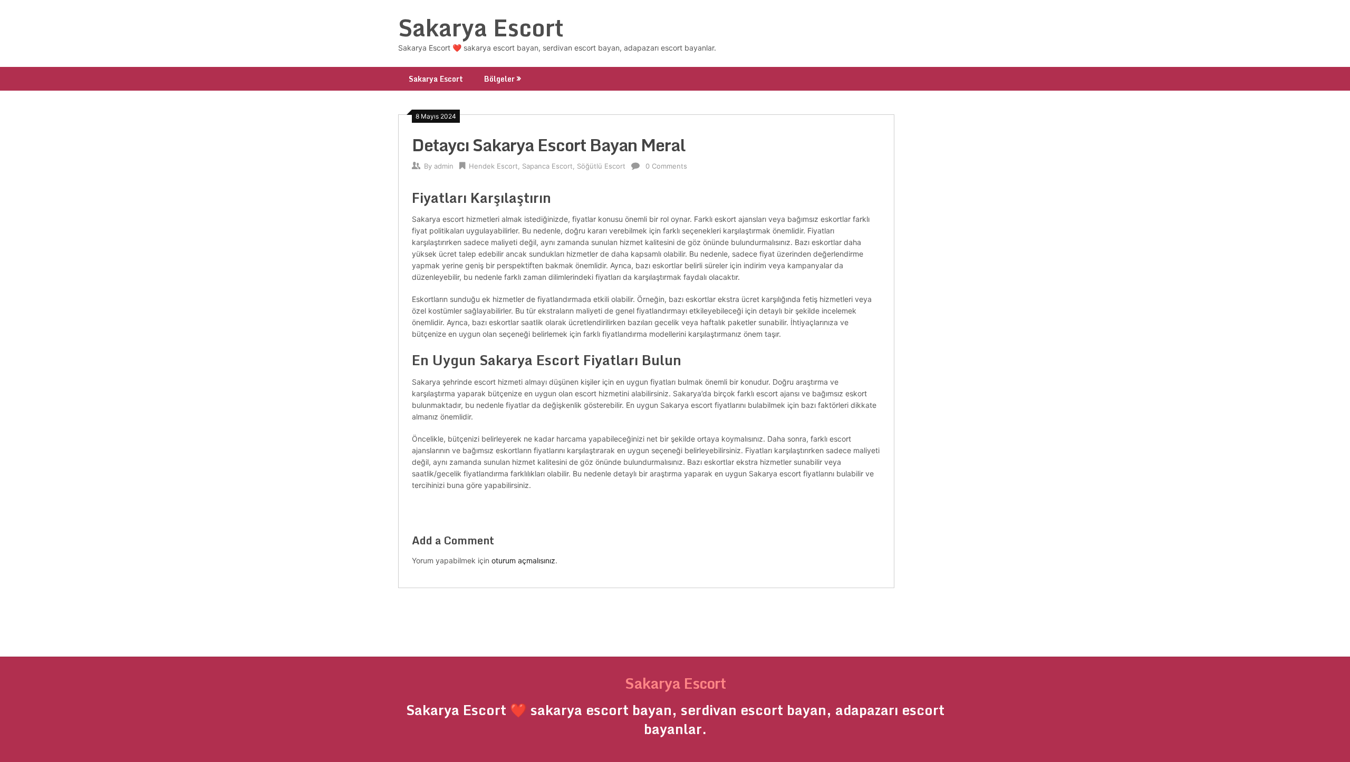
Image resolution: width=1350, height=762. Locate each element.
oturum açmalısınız (523, 560)
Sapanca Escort (547, 166)
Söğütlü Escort (601, 166)
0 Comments (666, 166)
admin (444, 166)
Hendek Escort (493, 166)
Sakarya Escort (481, 27)
